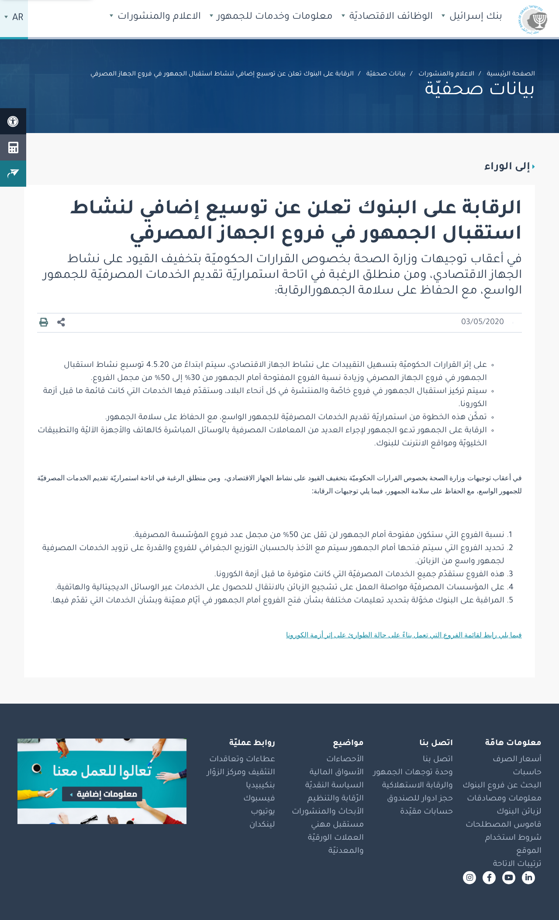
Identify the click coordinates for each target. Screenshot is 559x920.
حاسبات (527, 773)
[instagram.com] (469, 877)
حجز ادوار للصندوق (420, 799)
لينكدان (262, 825)
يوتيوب (263, 812)
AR (17, 19)
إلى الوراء (507, 167)
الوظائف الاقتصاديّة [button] (390, 17)
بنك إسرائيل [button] (474, 17)
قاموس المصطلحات (504, 825)
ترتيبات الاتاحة (517, 864)
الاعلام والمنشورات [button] (158, 17)
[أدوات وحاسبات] (13, 147)
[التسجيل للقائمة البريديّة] (13, 174)
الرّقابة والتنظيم (335, 799)
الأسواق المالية (337, 773)
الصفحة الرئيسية (511, 74)
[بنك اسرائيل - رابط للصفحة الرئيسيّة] (532, 19)
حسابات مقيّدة (426, 812)
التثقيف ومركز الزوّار (241, 773)
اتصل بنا (438, 760)
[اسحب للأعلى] (535, 896)
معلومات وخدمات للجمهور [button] (273, 17)
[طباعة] (43, 323)
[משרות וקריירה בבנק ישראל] (101, 781)
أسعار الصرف (517, 760)
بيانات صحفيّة (386, 74)
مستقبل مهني (337, 825)
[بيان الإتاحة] (13, 121)
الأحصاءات (345, 760)
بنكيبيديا (260, 786)
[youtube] (508, 877)
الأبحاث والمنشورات (328, 812)
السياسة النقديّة (334, 786)
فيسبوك (259, 799)
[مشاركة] (61, 323)
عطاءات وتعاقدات (242, 760)
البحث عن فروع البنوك (502, 786)
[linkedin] (528, 877)
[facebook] (489, 877)
